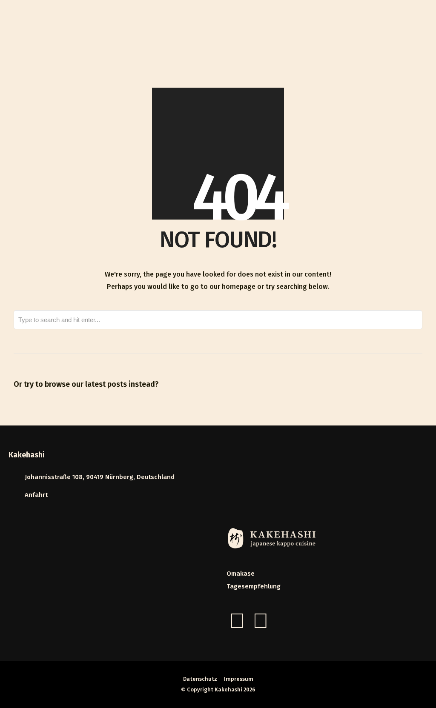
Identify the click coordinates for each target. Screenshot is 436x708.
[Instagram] (260, 620)
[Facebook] (237, 620)
